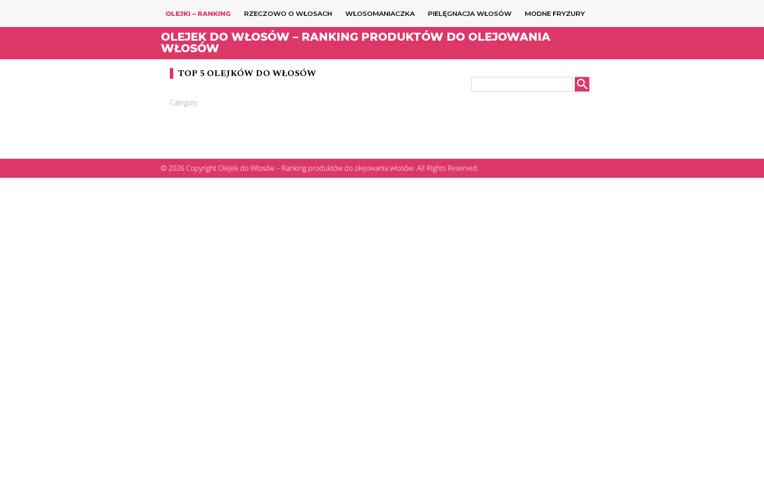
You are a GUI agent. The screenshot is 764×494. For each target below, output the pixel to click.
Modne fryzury (555, 13)
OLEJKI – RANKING (198, 13)
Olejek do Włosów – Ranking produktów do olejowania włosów (355, 42)
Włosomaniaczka (380, 13)
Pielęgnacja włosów (470, 13)
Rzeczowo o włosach (288, 13)
